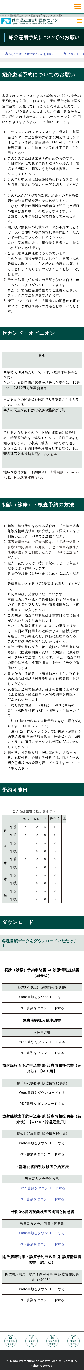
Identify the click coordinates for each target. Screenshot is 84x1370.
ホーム (3, 15)
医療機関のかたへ (19, 15)
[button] (80, 21)
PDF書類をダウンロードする (42, 1008)
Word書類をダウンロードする (42, 997)
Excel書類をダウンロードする (42, 1042)
